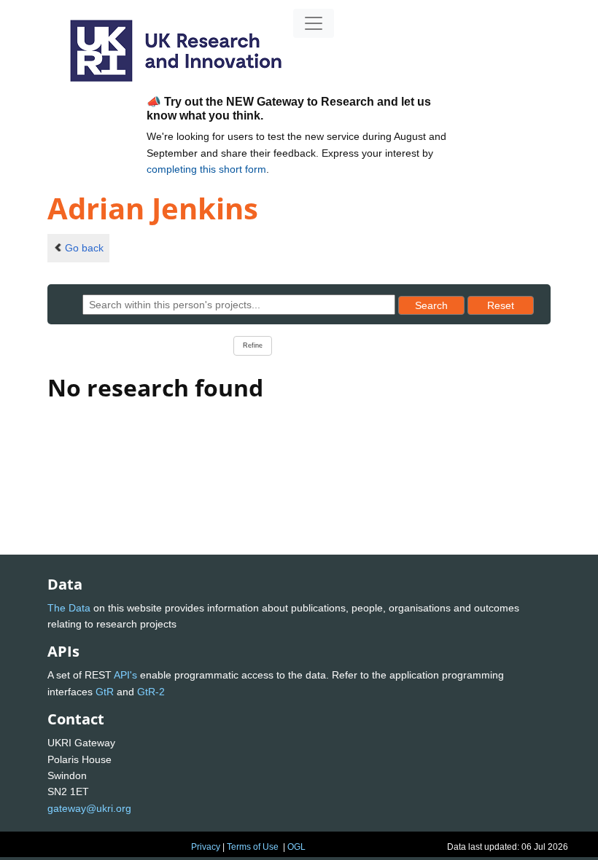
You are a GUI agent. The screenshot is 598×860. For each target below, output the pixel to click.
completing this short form (206, 169)
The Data (68, 608)
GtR (105, 691)
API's (125, 675)
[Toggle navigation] (313, 23)
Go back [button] (84, 248)
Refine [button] (253, 345)
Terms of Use (253, 847)
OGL (296, 847)
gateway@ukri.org (89, 808)
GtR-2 (151, 691)
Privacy (205, 847)
